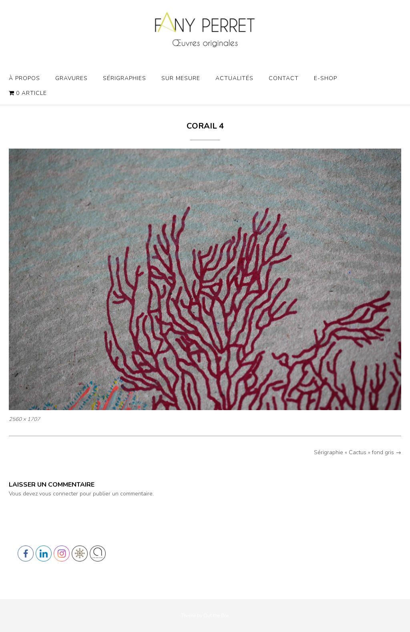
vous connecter (58, 493)
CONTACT (284, 78)
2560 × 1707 (24, 419)
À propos (24, 78)
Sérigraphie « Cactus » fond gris (357, 452)
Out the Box (216, 615)
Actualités (234, 78)
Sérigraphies (124, 78)
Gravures (71, 78)
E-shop (325, 78)
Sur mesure (180, 78)
